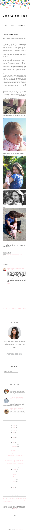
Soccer (8, 500)
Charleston (16, 254)
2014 (14, 437)
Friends (20, 498)
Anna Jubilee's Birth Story (15, 457)
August (14, 469)
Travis (16, 500)
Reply (8, 283)
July (15, 471)
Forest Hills (15, 498)
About (13, 25)
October (14, 448)
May (14, 476)
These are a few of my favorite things (15, 463)
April (14, 479)
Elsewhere (21, 25)
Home (6, 25)
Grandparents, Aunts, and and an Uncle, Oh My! (15, 461)
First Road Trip (15, 450)
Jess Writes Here (15, 16)
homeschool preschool (7, 501)
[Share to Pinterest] (10, 253)
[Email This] (4, 253)
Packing (22, 254)
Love (4, 500)
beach (11, 254)
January (14, 483)
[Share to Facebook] (8, 253)
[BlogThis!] (5, 253)
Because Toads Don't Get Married (16, 409)
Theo (12, 500)
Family (9, 498)
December (14, 444)
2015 (14, 434)
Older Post (7, 308)
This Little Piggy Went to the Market (15, 453)
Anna (8, 254)
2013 (14, 439)
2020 (14, 425)
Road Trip (5, 255)
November (14, 446)
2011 (14, 487)
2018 (14, 427)
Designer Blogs (19, 529)
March (14, 481)
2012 (14, 442)
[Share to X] (7, 253)
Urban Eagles (22, 500)
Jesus (24, 498)
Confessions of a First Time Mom (15, 455)
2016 (14, 432)
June (14, 474)
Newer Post (22, 308)
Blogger (15, 508)
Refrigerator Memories (12, 268)
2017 (14, 430)
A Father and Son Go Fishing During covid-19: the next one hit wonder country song (17, 399)
